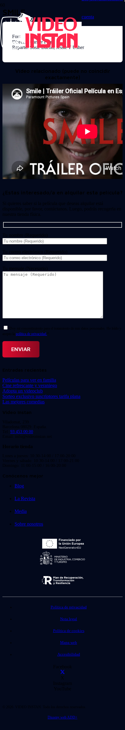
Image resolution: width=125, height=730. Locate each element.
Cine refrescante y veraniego (29, 385)
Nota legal (68, 619)
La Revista (25, 498)
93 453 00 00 (21, 431)
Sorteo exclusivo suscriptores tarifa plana (41, 396)
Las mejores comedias (23, 401)
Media (21, 511)
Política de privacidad (69, 607)
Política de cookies (68, 631)
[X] (62, 672)
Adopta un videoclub (22, 390)
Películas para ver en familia (29, 380)
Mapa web (68, 642)
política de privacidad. (31, 334)
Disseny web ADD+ (62, 717)
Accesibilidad (68, 654)
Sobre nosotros (29, 523)
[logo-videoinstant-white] (39, 47)
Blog (19, 485)
